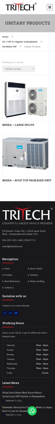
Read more (27, 97)
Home (5, 36)
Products (8, 275)
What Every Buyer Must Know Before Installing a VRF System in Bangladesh (23, 394)
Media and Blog (37, 281)
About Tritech (36, 268)
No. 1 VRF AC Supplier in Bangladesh (19, 41)
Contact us (9, 287)
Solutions (34, 275)
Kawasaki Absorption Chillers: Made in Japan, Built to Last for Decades (27, 409)
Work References (12, 281)
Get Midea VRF (9, 46)
